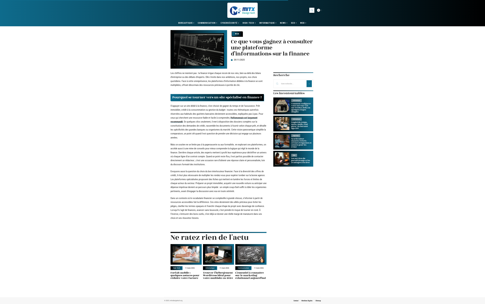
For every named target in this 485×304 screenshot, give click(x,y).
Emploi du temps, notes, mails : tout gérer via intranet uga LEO (299, 125)
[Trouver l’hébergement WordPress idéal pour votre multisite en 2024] (218, 254)
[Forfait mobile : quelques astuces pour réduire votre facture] (186, 254)
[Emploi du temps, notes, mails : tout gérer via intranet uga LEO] (282, 123)
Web (237, 34)
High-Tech (176, 268)
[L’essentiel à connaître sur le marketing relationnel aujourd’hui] (250, 254)
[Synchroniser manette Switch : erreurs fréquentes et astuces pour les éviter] (282, 141)
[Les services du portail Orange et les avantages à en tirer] (282, 158)
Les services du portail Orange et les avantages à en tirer (300, 160)
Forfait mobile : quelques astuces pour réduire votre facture (185, 275)
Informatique (210, 268)
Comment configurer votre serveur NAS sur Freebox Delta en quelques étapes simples (301, 107)
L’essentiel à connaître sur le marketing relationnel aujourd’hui (250, 275)
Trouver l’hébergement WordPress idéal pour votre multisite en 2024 (218, 275)
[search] (311, 10)
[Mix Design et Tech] (242, 10)
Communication (243, 268)
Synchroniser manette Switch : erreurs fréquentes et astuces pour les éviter (301, 142)
